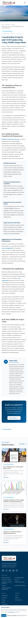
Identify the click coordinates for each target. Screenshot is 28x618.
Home (3, 24)
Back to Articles (7, 429)
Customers (4, 597)
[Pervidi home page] (9, 561)
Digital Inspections (6, 577)
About (16, 595)
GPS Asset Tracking (6, 579)
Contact (17, 597)
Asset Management (19, 577)
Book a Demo (13, 418)
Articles (13, 24)
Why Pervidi (4, 595)
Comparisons (5, 604)
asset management (7, 248)
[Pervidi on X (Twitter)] (6, 570)
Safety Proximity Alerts (20, 585)
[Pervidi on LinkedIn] (3, 570)
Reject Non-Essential (12, 615)
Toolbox (4, 585)
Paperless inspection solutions (10, 139)
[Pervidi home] (8, 3)
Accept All (3, 615)
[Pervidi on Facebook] (10, 570)
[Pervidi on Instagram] (17, 570)
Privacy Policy (18, 600)
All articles (22, 444)
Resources (8, 24)
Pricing (3, 600)
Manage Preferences (22, 615)
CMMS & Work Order (20, 582)
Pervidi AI (17, 579)
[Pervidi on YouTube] (13, 570)
